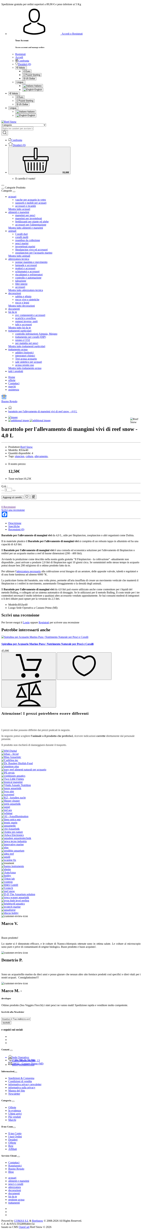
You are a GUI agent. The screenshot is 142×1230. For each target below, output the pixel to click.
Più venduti (14, 1116)
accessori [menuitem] (20, 287)
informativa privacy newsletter (24, 1084)
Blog (11, 1171)
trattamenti (14, 1202)
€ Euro (27, 71)
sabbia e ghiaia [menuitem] (23, 296)
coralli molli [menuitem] (21, 237)
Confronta (23, 60)
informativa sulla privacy (21, 1087)
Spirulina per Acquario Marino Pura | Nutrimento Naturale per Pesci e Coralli (47, 643)
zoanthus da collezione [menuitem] (27, 240)
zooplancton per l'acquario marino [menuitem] (33, 252)
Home (11, 377)
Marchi (12, 1119)
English (38, 89)
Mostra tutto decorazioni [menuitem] (21, 305)
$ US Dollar (29, 78)
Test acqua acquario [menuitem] (26, 358)
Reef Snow (26, 446)
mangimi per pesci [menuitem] (25, 215)
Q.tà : (4, 486)
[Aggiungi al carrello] (28, 666)
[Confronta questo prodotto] (33, 497)
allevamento (41, 456)
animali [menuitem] (12, 230)
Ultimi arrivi (15, 1113)
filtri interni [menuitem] (21, 283)
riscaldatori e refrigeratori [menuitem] (29, 274)
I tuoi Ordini (15, 1136)
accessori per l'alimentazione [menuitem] (30, 224)
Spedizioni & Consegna (21, 1078)
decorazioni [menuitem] (14, 293)
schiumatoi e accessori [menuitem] (27, 271)
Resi (10, 1145)
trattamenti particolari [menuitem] (19, 330)
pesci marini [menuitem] (21, 243)
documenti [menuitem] (14, 308)
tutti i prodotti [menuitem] (15, 371)
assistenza (13, 389)
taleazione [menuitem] (20, 280)
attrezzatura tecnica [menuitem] (18, 258)
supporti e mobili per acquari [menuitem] (30, 202)
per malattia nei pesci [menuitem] (26, 343)
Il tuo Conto (14, 1133)
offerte (11, 380)
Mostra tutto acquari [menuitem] (19, 209)
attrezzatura (14, 1187)
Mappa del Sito (16, 1090)
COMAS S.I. (21, 1220)
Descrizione (14, 523)
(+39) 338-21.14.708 (23, 1060)
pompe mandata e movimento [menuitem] (31, 262)
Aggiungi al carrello (12, 497)
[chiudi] (14, 191)
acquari (12, 1177)
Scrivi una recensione (13, 510)
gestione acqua (16, 1199)
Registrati (20, 54)
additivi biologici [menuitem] (24, 352)
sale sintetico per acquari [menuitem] (28, 361)
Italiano (38, 86)
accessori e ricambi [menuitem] (25, 205)
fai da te (12, 1196)
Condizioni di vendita (20, 1081)
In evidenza (14, 1110)
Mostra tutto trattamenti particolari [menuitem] (26, 346)
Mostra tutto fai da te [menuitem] (19, 327)
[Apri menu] (2, 185)
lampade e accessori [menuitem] (26, 265)
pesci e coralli (15, 1184)
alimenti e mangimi (18, 1180)
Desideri (12, 1139)
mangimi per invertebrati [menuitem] (28, 218)
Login (26, 622)
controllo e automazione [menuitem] (28, 277)
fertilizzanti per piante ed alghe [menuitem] (32, 221)
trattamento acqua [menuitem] (18, 349)
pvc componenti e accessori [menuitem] (30, 315)
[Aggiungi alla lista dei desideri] (27, 497)
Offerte (12, 1107)
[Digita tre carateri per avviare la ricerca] (4, 132)
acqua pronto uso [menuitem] (24, 365)
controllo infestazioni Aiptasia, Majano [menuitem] (36, 333)
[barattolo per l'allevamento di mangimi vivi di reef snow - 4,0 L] (13, 417)
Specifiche (14, 526)
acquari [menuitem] (12, 196)
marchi (12, 386)
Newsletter (14, 1093)
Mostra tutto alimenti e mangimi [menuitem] (25, 227)
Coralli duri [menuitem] (21, 234)
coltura (29, 456)
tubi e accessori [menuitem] (23, 324)
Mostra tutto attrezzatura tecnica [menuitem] (25, 290)
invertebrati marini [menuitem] (25, 246)
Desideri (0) (24, 64)
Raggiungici (15, 1165)
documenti (14, 1193)
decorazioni (14, 1190)
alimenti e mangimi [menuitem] (18, 212)
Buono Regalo (9, 401)
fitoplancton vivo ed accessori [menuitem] (31, 249)
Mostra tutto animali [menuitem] (19, 255)
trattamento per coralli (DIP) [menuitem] (30, 336)
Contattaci (13, 383)
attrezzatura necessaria (28, 571)
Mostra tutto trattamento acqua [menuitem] (24, 368)
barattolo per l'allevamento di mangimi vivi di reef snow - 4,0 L (42, 411)
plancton (19, 456)
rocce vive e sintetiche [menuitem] (27, 299)
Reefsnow (37, 1220)
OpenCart (24, 1226)
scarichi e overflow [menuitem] (25, 318)
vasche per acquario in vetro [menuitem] (30, 199)
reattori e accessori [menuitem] (25, 268)
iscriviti (6, 1022)
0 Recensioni (8, 506)
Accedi (19, 57)
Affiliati (12, 1149)
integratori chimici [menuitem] (25, 355)
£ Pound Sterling (32, 75)
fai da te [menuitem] (12, 311)
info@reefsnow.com (23, 1064)
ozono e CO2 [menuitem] (22, 340)
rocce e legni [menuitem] (22, 302)
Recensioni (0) (16, 529)
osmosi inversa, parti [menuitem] (26, 321)
